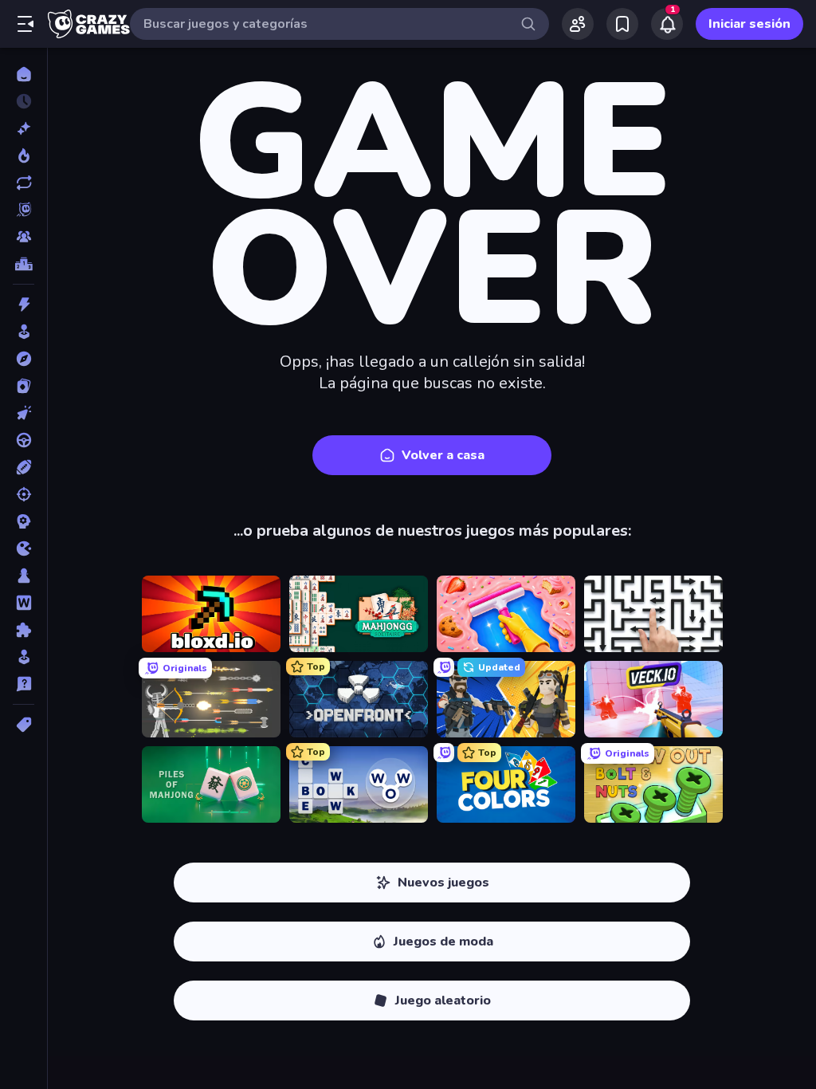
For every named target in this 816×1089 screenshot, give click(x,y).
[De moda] (23, 155)
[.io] (23, 548)
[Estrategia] (23, 521)
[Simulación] (23, 656)
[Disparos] (23, 494)
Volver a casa (443, 455)
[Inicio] (23, 74)
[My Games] (622, 24)
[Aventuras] (23, 358)
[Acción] (23, 304)
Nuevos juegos (443, 882)
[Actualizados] (23, 182)
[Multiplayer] (23, 236)
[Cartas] (23, 385)
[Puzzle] (23, 629)
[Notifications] (667, 24)
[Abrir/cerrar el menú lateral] (25, 24)
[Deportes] (23, 467)
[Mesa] (23, 575)
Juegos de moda (443, 941)
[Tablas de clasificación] (23, 263)
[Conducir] (23, 440)
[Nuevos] (23, 128)
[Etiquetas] (23, 724)
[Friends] (578, 24)
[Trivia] (23, 684)
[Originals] (23, 209)
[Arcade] (23, 331)
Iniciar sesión (749, 24)
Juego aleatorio (443, 1000)
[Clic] (23, 413)
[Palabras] (23, 602)
